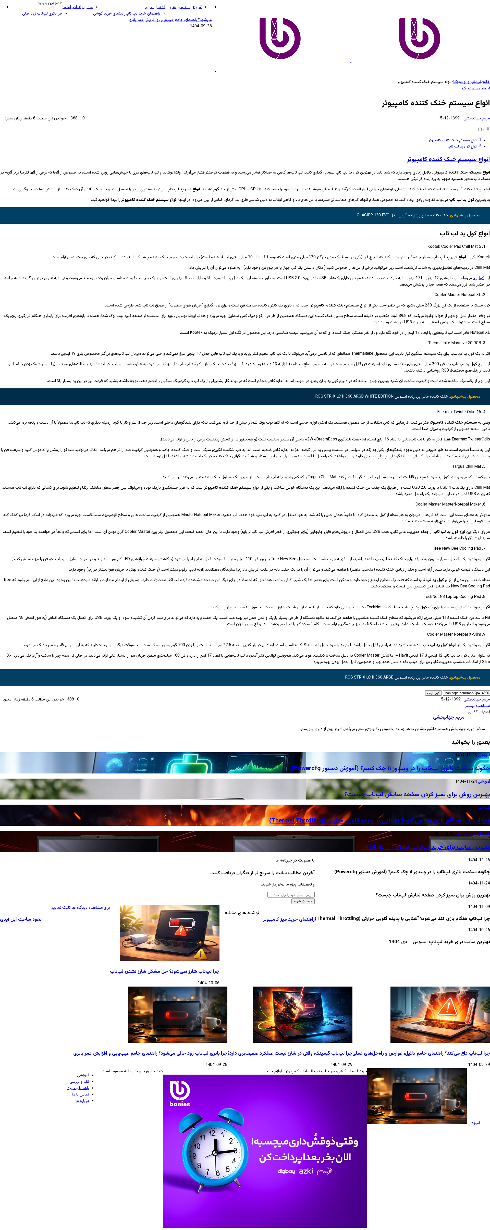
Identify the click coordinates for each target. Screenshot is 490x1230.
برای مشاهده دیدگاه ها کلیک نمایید (80, 908)
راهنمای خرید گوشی (109, 13)
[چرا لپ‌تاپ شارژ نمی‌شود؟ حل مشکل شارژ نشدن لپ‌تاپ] (169, 960)
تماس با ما (84, 7)
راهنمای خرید (155, 7)
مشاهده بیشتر (477, 706)
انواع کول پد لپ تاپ (462, 147)
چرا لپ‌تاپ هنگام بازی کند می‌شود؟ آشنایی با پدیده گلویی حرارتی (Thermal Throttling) (379, 821)
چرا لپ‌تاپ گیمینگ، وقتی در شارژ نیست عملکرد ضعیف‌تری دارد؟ (289, 1053)
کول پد (478, 278)
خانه (486, 82)
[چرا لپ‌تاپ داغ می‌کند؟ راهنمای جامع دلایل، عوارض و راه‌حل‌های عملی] (440, 1042)
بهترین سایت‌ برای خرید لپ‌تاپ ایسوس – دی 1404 (425, 847)
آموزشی (196, 7)
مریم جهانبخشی (477, 118)
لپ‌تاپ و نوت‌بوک (467, 82)
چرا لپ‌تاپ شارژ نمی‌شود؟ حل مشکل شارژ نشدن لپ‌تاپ (164, 971)
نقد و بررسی (180, 7)
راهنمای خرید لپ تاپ (143, 13)
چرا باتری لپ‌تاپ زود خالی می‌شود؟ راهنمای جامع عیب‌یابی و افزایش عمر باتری (150, 1053)
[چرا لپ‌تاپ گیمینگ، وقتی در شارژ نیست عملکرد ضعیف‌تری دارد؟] (302, 1042)
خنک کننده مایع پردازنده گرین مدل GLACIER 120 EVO (402, 215)
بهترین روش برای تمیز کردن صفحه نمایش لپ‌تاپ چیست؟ (417, 794)
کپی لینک (433, 693)
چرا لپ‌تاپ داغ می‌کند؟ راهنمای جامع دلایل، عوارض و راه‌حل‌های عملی (421, 1053)
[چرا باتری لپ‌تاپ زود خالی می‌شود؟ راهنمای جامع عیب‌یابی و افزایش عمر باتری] (177, 1042)
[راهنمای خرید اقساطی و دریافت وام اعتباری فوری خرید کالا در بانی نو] (265, 1227)
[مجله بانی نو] (351, 61)
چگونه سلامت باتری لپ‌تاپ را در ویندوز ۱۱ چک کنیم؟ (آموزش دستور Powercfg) (390, 768)
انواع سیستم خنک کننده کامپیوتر (452, 140)
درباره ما (69, 7)
